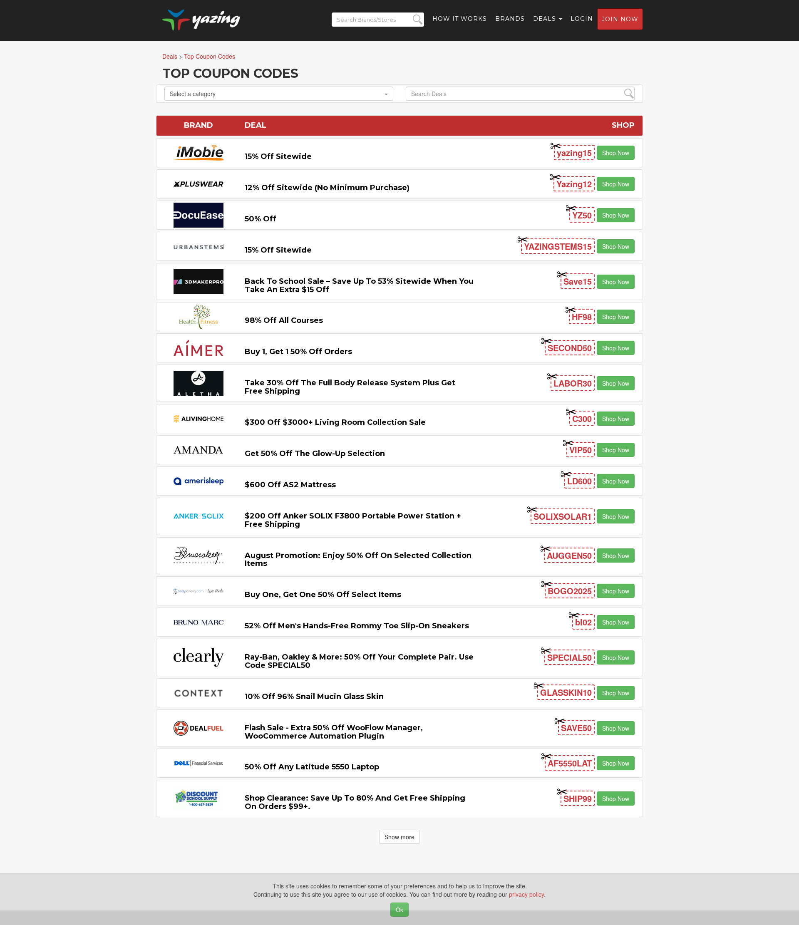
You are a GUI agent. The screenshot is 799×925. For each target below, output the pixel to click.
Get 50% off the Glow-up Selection (315, 453)
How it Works (459, 18)
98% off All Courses (284, 320)
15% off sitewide (278, 156)
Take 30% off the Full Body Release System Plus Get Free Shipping (350, 387)
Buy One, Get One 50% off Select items (323, 594)
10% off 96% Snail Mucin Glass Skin (314, 696)
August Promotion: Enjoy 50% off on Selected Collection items (358, 559)
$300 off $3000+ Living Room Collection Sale (335, 422)
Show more (399, 837)
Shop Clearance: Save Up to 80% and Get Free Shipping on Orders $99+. (355, 802)
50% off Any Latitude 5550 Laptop (312, 766)
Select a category (193, 93)
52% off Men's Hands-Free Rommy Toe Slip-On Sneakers (357, 625)
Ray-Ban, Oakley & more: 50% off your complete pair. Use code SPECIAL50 (359, 661)
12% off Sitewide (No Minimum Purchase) (327, 187)
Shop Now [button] (615, 153)
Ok (399, 909)
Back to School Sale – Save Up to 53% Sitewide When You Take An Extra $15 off (359, 285)
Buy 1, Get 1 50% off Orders (298, 351)
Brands (510, 18)
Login (582, 18)
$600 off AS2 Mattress (290, 484)
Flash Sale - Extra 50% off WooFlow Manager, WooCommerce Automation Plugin (334, 732)
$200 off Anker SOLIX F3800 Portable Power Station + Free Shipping (353, 520)
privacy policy (526, 894)
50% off (260, 218)
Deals (545, 18)
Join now (620, 19)
